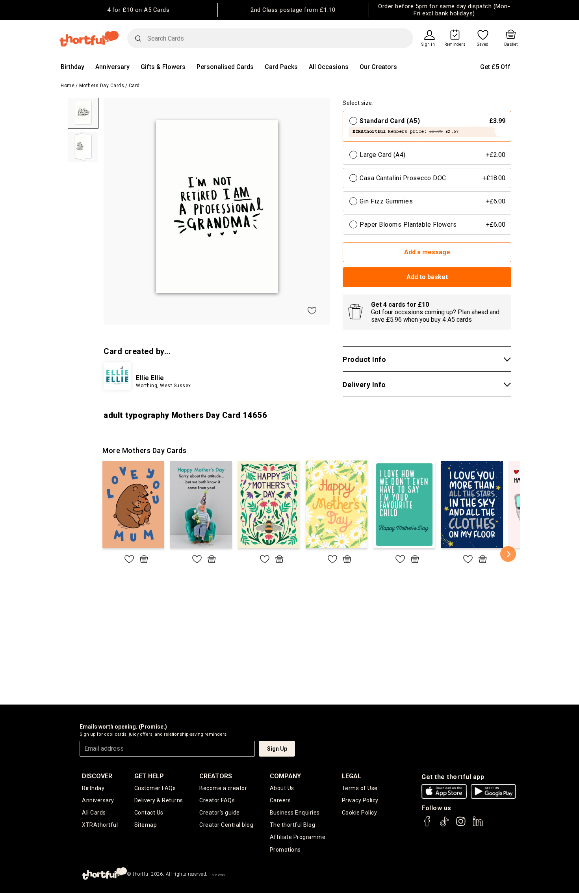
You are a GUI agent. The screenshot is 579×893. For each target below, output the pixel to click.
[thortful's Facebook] (427, 825)
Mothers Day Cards (101, 85)
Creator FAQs (217, 800)
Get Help (149, 776)
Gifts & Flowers (163, 67)
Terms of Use (360, 788)
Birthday (72, 67)
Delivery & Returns (158, 800)
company (285, 776)
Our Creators (378, 67)
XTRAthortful (100, 825)
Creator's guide (219, 812)
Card (134, 85)
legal (351, 776)
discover (97, 776)
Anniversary (112, 67)
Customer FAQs (155, 788)
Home (67, 85)
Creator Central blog (226, 825)
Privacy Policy (360, 800)
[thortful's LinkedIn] (478, 825)
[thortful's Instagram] (461, 825)
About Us (282, 788)
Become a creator (223, 788)
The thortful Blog (292, 825)
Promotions (285, 849)
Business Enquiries (295, 812)
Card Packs (281, 67)
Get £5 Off (495, 67)
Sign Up (277, 749)
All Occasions (329, 67)
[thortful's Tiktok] (444, 825)
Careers (280, 800)
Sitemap (145, 825)
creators (215, 776)
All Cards (94, 812)
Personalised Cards (225, 67)
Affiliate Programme (298, 837)
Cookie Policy (359, 812)
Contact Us (148, 812)
